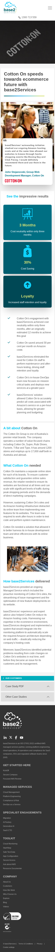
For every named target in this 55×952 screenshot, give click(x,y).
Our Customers (14, 678)
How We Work (9, 890)
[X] (10, 737)
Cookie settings (9, 947)
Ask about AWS (9, 864)
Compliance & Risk (11, 800)
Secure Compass (10, 775)
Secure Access (9, 860)
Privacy (39, 944)
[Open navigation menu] (52, 8)
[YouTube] (21, 737)
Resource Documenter (12, 868)
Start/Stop (7, 848)
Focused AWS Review (12, 779)
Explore (6, 898)
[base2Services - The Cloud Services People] (10, 9)
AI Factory (7, 822)
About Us (7, 882)
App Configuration (10, 856)
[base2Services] (13, 730)
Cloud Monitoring (10, 844)
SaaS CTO (7, 830)
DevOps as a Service (11, 804)
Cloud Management (11, 792)
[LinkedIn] (5, 737)
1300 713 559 (29, 17)
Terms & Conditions (25, 944)
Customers (7, 886)
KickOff (6, 770)
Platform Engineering (12, 796)
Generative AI (8, 826)
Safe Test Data (9, 852)
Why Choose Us (9, 894)
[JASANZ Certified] (7, 927)
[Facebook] (16, 737)
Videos (6, 907)
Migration (7, 818)
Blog (5, 902)
